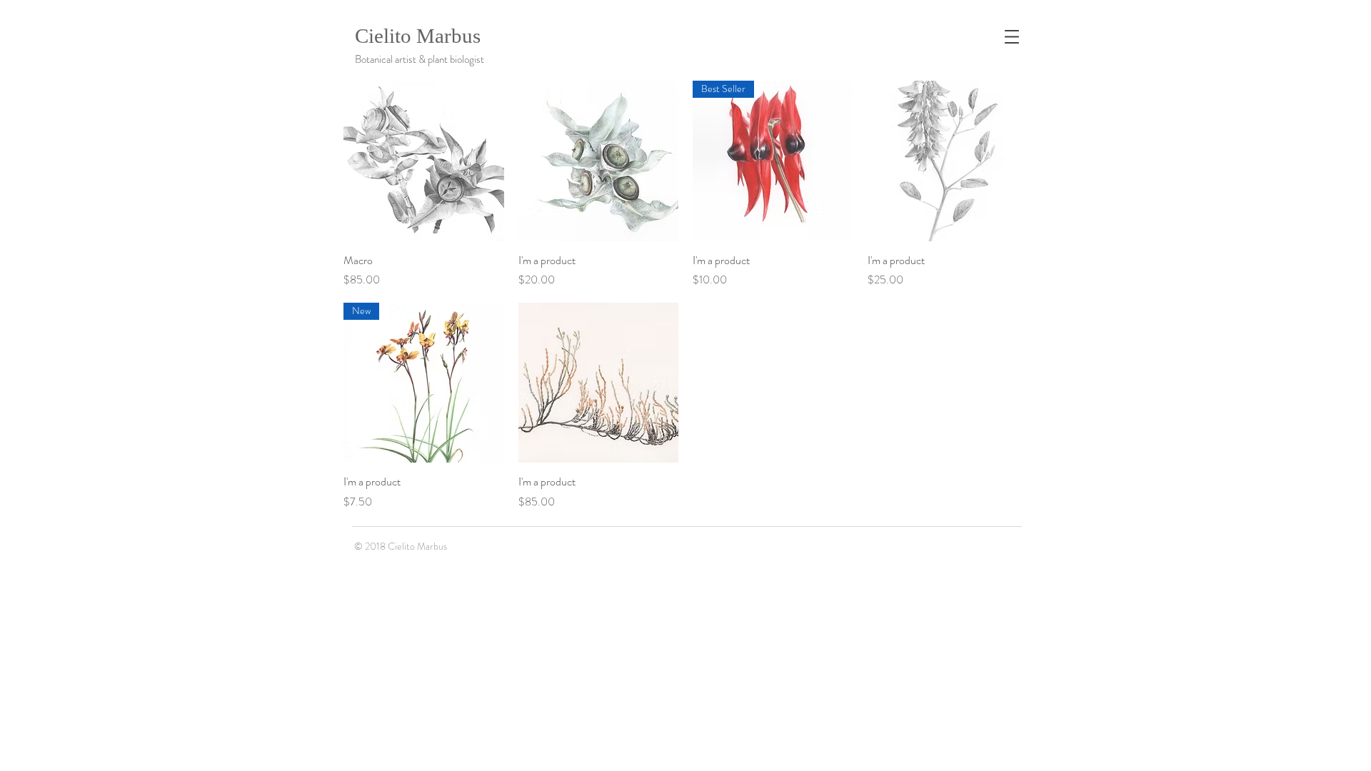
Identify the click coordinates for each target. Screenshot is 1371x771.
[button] (1012, 37)
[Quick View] (423, 161)
